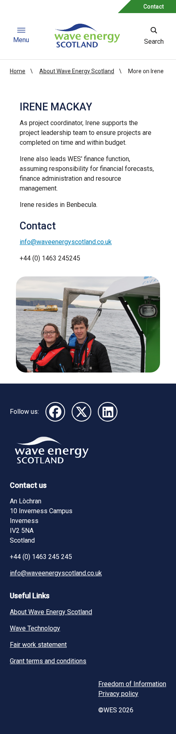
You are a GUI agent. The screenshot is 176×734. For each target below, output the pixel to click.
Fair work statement (38, 645)
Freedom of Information (132, 684)
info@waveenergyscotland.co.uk (66, 242)
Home (17, 71)
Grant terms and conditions (48, 661)
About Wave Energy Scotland (76, 71)
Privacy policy (118, 694)
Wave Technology (35, 628)
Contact (153, 6)
